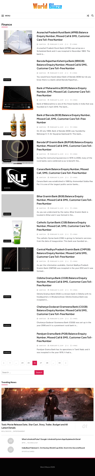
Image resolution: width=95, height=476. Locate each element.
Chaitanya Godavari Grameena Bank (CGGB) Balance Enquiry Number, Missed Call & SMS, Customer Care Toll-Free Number (62, 310)
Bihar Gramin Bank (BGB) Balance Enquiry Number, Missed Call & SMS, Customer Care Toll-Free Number (64, 200)
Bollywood (6, 431)
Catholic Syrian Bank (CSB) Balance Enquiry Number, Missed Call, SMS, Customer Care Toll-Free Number (64, 226)
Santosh (42, 44)
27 (41, 363)
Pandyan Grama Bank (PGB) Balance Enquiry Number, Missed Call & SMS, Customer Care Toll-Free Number (64, 337)
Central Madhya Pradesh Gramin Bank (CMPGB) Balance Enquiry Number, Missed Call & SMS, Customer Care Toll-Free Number (64, 253)
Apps (23, 443)
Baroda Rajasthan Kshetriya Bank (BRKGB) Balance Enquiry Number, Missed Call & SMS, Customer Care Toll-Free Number (62, 64)
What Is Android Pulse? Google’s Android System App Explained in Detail (51, 439)
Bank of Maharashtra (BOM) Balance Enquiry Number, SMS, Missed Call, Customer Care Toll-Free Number (64, 92)
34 (59, 363)
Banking (7, 51)
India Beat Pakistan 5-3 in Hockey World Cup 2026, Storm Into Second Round (53, 448)
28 (47, 363)
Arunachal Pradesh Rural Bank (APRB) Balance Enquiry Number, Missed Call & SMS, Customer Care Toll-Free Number (63, 36)
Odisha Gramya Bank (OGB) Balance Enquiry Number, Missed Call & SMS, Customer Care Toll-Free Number (64, 281)
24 (22, 363)
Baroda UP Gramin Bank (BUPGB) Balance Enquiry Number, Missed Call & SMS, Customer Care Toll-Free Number (65, 146)
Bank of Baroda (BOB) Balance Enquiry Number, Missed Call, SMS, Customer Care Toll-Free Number (64, 119)
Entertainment (19, 431)
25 (29, 363)
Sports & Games (28, 451)
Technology (32, 443)
